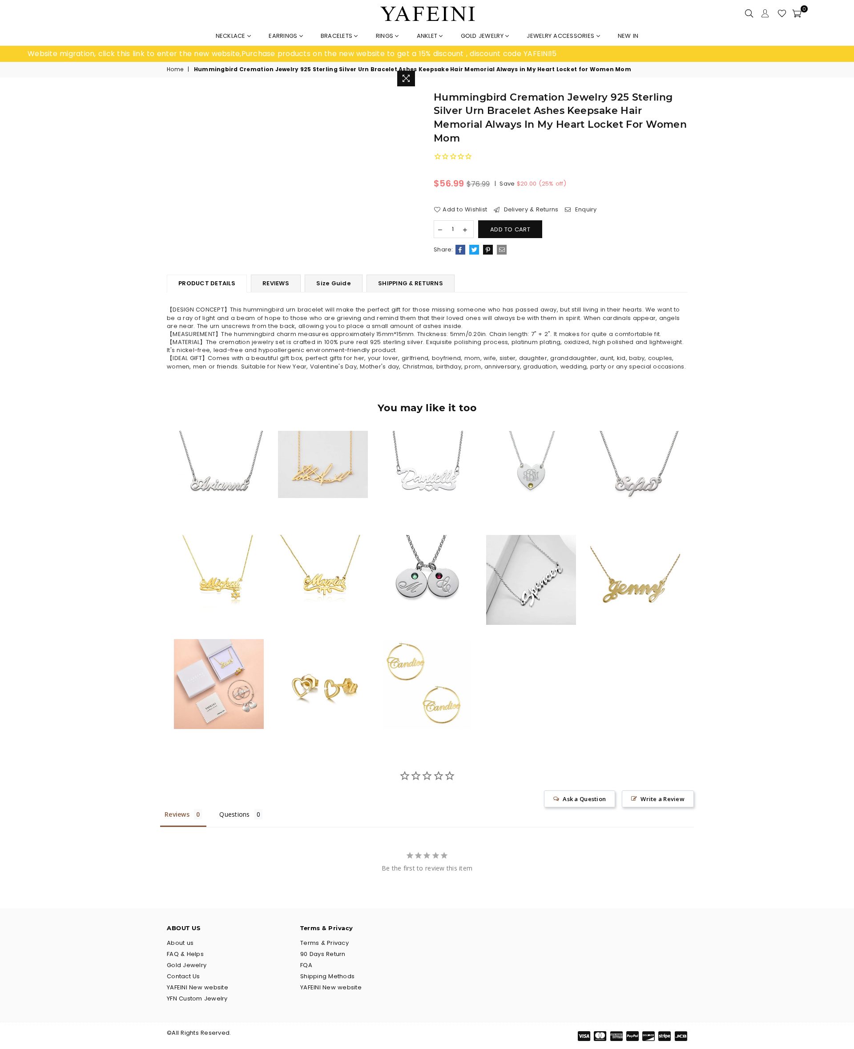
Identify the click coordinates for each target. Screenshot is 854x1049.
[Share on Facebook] (460, 250)
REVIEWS (275, 283)
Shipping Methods (327, 976)
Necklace (231, 36)
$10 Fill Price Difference (219, 666)
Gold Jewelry (483, 36)
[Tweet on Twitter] (474, 250)
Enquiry (584, 210)
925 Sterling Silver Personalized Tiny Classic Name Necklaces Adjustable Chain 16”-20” (219, 458)
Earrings (284, 36)
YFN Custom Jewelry (197, 998)
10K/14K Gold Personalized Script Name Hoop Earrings (427, 666)
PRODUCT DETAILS (206, 283)
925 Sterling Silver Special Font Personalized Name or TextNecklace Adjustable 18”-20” (531, 562)
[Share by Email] (502, 250)
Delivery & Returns (530, 210)
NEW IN (628, 36)
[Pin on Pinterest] (488, 250)
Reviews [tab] (177, 814)
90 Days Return (323, 954)
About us (180, 943)
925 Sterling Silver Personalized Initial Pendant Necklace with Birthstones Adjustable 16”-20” (427, 562)
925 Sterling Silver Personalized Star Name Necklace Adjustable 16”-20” (219, 562)
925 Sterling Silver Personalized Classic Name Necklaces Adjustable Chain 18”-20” (635, 562)
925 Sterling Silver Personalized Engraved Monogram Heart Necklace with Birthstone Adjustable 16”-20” (531, 458)
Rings (385, 36)
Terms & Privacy (324, 943)
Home (175, 69)
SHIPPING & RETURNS (410, 283)
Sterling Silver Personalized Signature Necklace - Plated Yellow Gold (323, 447)
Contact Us (183, 976)
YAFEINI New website (197, 987)
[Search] (749, 13)
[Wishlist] (782, 13)
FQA (306, 965)
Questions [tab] (234, 814)
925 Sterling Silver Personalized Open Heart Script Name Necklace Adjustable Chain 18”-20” (427, 458)
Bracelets (337, 36)
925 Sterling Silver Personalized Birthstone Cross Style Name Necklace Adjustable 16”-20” (323, 562)
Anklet (428, 36)
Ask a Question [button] (584, 799)
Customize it (228, 513)
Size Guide (333, 283)
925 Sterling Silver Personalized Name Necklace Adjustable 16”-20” (635, 458)
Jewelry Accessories (561, 36)
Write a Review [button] (662, 799)
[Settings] (765, 13)
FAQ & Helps (185, 954)
